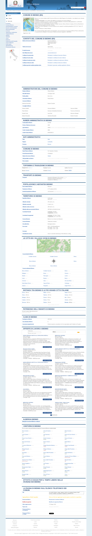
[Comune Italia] (15, 7)
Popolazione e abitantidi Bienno (38, 184)
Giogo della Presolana (69, 449)
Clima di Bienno (30, 317)
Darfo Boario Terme (26, 283)
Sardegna (56, 525)
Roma (23, 292)
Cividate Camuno (58, 24)
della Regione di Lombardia (65, 18)
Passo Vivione (46, 441)
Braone (45, 278)
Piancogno (45, 275)
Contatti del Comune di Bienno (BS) (39, 39)
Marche (35, 527)
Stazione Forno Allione (27, 459)
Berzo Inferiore (51, 24)
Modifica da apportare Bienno (56, 501)
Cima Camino (25, 434)
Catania (24, 299)
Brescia (49, 144)
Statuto (49, 156)
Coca (66, 474)
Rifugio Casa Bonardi (69, 445)
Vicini (7, 38)
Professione (30, 330)
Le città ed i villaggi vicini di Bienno (39, 238)
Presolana (24, 452)
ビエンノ (30, 167)
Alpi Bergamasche (47, 470)
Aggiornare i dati (26, 33)
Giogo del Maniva (68, 452)
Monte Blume (68, 441)
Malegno (24, 273)
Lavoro (9, 15)
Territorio (8, 36)
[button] (39, 241)
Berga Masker (25, 470)
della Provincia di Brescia (52, 18)
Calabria (15, 523)
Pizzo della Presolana (48, 459)
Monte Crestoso (47, 438)
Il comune (8, 23)
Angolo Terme (68, 285)
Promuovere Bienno (10, 47)
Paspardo (45, 285)
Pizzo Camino (25, 430)
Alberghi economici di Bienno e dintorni (31, 421)
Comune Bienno (33, 10)
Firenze (45, 297)
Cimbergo (67, 283)
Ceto (44, 280)
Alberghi (10, 18)
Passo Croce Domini (26, 438)
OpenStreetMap (63, 251)
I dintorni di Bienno (32, 426)
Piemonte (56, 521)
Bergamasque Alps (69, 463)
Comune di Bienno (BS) (33, 15)
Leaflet (53, 251)
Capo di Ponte (46, 283)
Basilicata (15, 521)
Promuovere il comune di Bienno (56, 499)
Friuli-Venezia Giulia (35, 519)
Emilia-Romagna (15, 527)
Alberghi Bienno (30, 419)
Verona (45, 299)
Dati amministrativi (31, 137)
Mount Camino (68, 430)
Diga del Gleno (68, 459)
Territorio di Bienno (32, 196)
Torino (23, 294)
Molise (55, 519)
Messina (24, 302)
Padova (45, 302)
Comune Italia (9, 10)
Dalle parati (8, 44)
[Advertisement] (54, 76)
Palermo (45, 294)
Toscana (76, 519)
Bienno (36, 18)
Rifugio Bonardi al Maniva (49, 445)
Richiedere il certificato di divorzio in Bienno (57, 62)
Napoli (66, 292)
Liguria (35, 523)
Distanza (8, 39)
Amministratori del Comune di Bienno (40, 89)
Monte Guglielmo (26, 463)
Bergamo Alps (25, 474)
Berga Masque (68, 467)
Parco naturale (25, 160)
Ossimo (66, 273)
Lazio (35, 521)
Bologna (24, 297)
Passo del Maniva (26, 456)
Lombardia (50, 141)
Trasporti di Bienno (32, 175)
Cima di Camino (47, 430)
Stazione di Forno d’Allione (70, 456)
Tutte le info (10, 21)
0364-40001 (50, 46)
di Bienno (32, 4)
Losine (66, 275)
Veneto (76, 527)
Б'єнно (49, 170)
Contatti (33, 533)
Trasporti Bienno (10, 33)
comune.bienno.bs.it (52, 52)
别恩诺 (70, 170)
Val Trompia (46, 463)
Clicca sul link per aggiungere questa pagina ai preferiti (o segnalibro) (65, 497)
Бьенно (27, 170)
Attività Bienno (9, 45)
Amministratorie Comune (12, 26)
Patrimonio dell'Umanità (11, 41)
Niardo (23, 275)
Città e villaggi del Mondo (42, 533)
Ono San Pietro (68, 280)
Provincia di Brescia (25, 10)
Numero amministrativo (11, 28)
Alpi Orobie (67, 470)
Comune (8, 30)
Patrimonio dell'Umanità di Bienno (39, 309)
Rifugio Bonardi (25, 449)
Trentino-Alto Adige (76, 521)
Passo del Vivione (26, 441)
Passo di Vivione (68, 438)
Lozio (23, 278)
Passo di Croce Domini (70, 434)
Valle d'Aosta (76, 525)
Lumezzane (37, 25)
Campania (15, 525)
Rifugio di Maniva (47, 449)
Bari (65, 297)
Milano (44, 292)
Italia (49, 139)
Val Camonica (46, 434)
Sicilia (56, 527)
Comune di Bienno (31, 149)
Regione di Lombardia (17, 10)
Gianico (24, 285)
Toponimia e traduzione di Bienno (38, 165)
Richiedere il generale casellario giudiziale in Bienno (59, 65)
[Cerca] (85, 7)
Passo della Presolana (48, 452)
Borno (66, 278)
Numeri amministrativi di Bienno (37, 120)
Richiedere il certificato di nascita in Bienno (57, 55)
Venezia (66, 299)
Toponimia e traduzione (11, 32)
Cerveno (24, 280)
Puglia (55, 523)
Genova (66, 294)
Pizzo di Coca (46, 474)
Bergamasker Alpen (26, 467)
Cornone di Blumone (26, 445)
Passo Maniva (46, 456)
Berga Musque (46, 467)
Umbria (76, 523)
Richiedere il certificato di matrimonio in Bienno (58, 60)
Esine (44, 273)
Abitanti (7, 35)
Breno (64, 24)
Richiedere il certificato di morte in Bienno (57, 57)
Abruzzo (15, 520)
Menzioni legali (18, 533)
